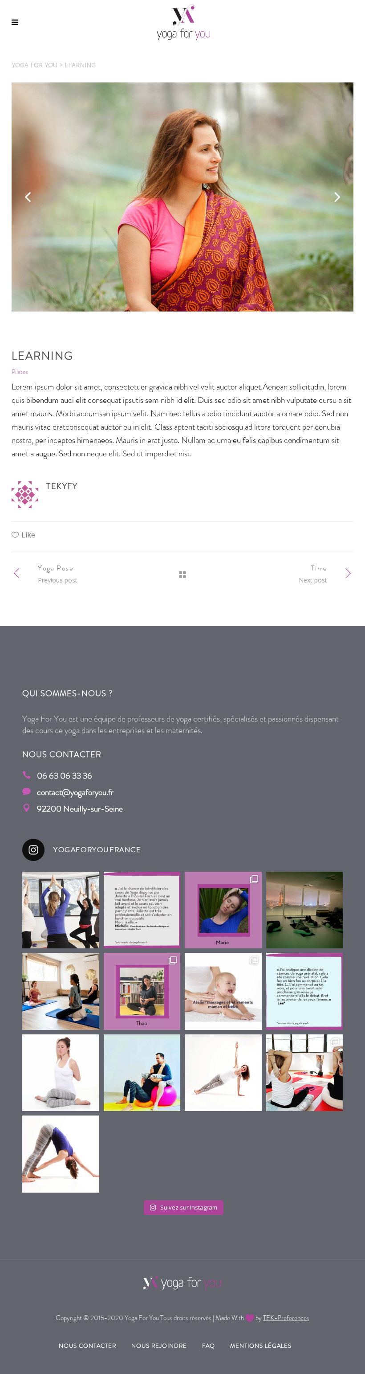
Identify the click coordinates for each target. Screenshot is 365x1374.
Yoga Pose (55, 568)
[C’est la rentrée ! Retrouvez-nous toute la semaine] (60, 1073)
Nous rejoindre (159, 1345)
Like (28, 535)
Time (319, 568)
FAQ (208, 1345)
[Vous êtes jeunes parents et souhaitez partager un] (223, 991)
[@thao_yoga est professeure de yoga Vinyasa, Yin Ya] (142, 991)
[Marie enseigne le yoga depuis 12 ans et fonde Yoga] (223, 910)
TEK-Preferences (286, 1318)
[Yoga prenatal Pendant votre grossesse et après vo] (304, 1073)
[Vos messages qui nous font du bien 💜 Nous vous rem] (304, 991)
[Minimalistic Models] (182, 197)
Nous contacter (87, 1345)
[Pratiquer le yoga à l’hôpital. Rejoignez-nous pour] (304, 910)
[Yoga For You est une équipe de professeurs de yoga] (223, 1073)
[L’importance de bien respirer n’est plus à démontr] (60, 991)
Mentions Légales (261, 1345)
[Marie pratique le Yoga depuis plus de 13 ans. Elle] (60, 1154)
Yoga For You (34, 65)
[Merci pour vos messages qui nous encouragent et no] (142, 910)
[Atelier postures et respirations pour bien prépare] (142, 1073)
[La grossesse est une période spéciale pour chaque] (60, 910)
